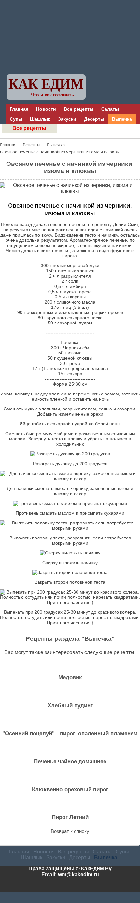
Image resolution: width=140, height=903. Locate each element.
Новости (46, 109)
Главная (19, 109)
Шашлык (40, 119)
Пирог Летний (70, 817)
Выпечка (122, 119)
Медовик (70, 677)
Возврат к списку (70, 831)
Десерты (94, 119)
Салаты (110, 109)
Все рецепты (78, 109)
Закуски (67, 119)
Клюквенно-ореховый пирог (70, 789)
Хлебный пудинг (70, 705)
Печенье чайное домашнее (70, 761)
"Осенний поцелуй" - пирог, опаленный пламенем (70, 733)
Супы (16, 119)
